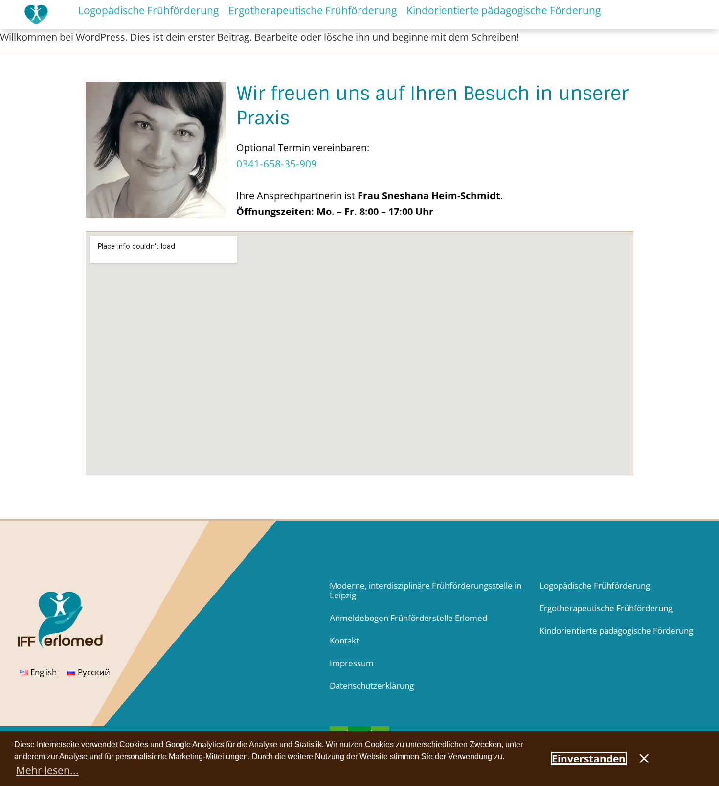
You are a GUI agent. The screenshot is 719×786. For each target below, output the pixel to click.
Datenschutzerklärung (372, 685)
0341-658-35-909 (276, 163)
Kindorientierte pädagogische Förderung (616, 630)
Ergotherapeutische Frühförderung (606, 608)
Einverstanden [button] (589, 758)
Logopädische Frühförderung (594, 585)
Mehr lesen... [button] (47, 770)
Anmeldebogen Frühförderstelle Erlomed (408, 617)
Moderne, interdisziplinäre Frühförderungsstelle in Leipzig (425, 590)
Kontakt (344, 640)
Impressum (352, 662)
